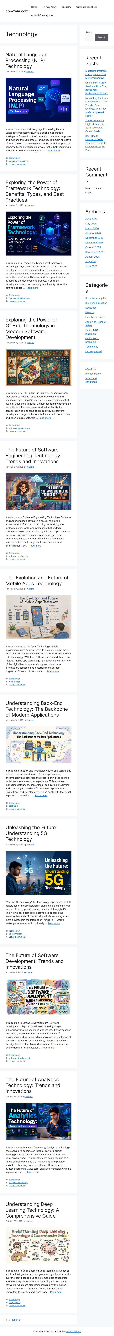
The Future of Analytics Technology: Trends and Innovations (33, 1085)
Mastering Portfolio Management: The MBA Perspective (96, 74)
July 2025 (90, 261)
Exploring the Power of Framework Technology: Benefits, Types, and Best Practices (35, 191)
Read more (54, 150)
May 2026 (91, 223)
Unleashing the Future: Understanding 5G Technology (31, 833)
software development (19, 428)
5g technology (15, 934)
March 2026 (92, 228)
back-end (13, 806)
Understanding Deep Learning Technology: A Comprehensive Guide (32, 1210)
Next (16, 1319)
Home (34, 7)
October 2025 (93, 247)
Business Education (96, 303)
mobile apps (14, 682)
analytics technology (18, 1182)
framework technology (19, 298)
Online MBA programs (42, 15)
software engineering (18, 556)
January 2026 (93, 233)
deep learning (15, 1302)
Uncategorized (93, 351)
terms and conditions (86, 7)
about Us (66, 7)
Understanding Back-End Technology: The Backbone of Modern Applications (37, 709)
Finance (89, 312)
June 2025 (91, 266)
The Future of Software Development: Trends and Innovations (35, 961)
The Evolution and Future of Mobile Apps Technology (37, 580)
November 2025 (94, 242)
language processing (18, 161)
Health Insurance (94, 317)
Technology (14, 158)
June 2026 (91, 219)
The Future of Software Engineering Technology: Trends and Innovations (33, 455)
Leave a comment (17, 164)
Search (89, 32)
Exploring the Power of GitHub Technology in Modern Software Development (31, 328)
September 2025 (94, 252)
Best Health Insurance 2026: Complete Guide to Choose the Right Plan (95, 143)
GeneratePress (73, 1331)
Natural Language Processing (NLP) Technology (26, 60)
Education (90, 307)
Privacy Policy (49, 7)
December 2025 (94, 237)
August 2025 (92, 256)
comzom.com (17, 11)
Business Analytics (95, 298)
